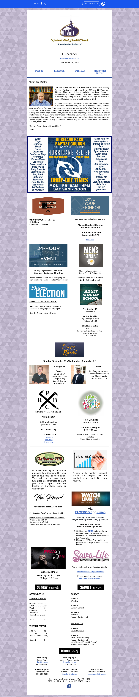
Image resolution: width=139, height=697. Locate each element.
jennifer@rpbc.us (69, 674)
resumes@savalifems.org (90, 578)
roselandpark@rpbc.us (69, 59)
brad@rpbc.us (69, 662)
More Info (90, 240)
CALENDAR (80, 71)
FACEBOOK (59, 71)
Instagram (48, 442)
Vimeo (101, 512)
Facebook (49, 437)
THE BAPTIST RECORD (100, 72)
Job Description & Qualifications (90, 571)
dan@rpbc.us (42, 662)
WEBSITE (39, 71)
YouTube (49, 440)
